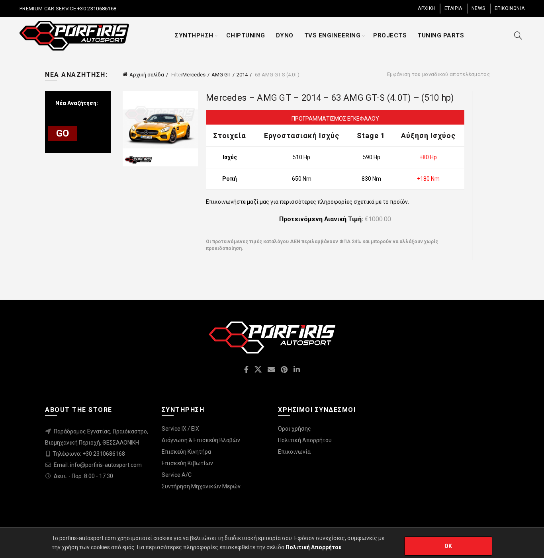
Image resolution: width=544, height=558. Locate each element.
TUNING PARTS (440, 35)
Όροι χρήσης (294, 428)
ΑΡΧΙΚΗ (426, 8)
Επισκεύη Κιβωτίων (187, 463)
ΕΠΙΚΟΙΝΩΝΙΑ (509, 8)
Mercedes (193, 75)
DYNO (285, 35)
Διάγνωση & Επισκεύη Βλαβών (201, 440)
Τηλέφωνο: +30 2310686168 (89, 454)
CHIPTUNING (245, 35)
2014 (242, 75)
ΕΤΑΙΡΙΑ (453, 8)
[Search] (518, 35)
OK (448, 546)
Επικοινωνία (294, 452)
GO (62, 133)
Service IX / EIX (180, 428)
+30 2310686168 (96, 9)
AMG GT (221, 75)
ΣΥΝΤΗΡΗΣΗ (194, 35)
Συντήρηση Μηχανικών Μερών (201, 486)
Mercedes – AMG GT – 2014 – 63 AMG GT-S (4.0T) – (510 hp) (330, 98)
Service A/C (177, 475)
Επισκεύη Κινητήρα (186, 452)
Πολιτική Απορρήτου (305, 440)
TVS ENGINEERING (332, 35)
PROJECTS (390, 35)
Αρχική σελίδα (146, 75)
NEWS (478, 8)
